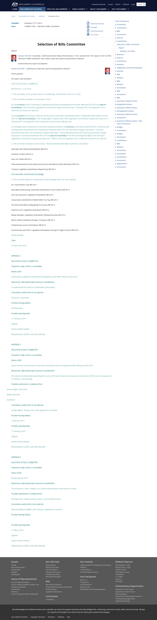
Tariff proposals (51, 589)
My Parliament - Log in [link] (123, 565)
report (121, 48)
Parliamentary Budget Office (125, 599)
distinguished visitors (123, 104)
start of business (122, 21)
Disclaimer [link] (51, 617)
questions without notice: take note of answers (129, 122)
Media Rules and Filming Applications (93, 589)
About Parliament (98, 9)
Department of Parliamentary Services (129, 596)
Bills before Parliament (53, 585)
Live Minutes (15, 589)
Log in (133, 4)
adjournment (122, 163)
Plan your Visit (85, 587)
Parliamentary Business (31, 9)
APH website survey (122, 572)
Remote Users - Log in (123, 567)
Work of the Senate (18, 567)
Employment (120, 574)
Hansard (42, 16)
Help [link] (68, 617)
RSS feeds (119, 581)
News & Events (78, 9)
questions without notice (127, 101)
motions (120, 71)
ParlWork (126, 4)
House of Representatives (20, 582)
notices (120, 38)
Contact (110, 4)
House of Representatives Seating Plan (24, 594)
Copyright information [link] (37, 617)
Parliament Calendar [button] (99, 4)
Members (14, 592)
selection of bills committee (128, 44)
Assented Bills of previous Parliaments (59, 587)
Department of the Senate (125, 589)
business (120, 54)
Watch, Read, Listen (52, 567)
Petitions (83, 567)
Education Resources (53, 572)
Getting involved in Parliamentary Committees (95, 565)
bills (118, 31)
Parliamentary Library (53, 574)
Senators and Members (57, 9)
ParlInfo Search (121, 570)
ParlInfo (118, 4)
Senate (13, 565)
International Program (53, 577)
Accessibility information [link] (19, 617)
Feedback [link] (61, 617)
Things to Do (84, 582)
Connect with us (85, 570)
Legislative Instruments (54, 592)
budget (120, 127)
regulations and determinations (129, 68)
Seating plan (15, 574)
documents (121, 24)
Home (14, 9)
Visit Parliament (119, 9)
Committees (50, 599)
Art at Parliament (85, 585)
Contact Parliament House (89, 572)
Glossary (118, 579)
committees (122, 28)
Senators (14, 572)
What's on (83, 580)
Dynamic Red (15, 570)
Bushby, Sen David (127, 51)
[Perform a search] (144, 4)
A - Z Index (119, 577)
